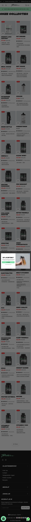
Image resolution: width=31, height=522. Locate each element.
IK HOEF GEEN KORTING (8, 264)
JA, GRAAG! (8, 262)
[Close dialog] (29, 254)
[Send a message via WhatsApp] (28, 519)
